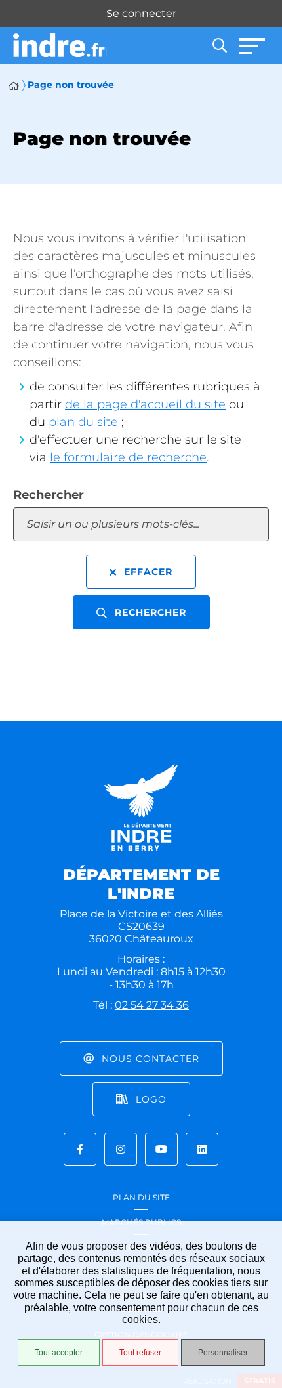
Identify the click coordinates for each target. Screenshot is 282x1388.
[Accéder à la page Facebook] (80, 1149)
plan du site (83, 422)
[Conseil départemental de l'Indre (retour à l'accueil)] (60, 45)
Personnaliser (223, 1352)
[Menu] (252, 45)
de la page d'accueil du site (145, 404)
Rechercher (48, 495)
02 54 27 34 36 (152, 1005)
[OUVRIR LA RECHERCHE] (219, 45)
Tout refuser (140, 1352)
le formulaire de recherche (128, 457)
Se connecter (141, 13)
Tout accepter (59, 1352)
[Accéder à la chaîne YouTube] (161, 1149)
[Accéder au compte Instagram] (120, 1149)
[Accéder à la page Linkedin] (202, 1149)
